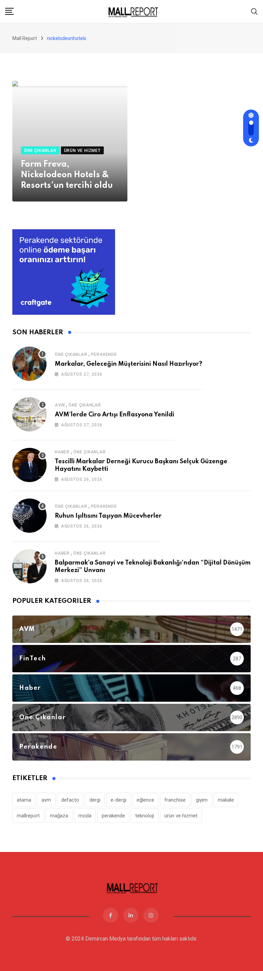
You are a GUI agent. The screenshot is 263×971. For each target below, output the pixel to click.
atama (24, 800)
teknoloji (144, 816)
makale (226, 800)
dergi (94, 800)
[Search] (254, 11)
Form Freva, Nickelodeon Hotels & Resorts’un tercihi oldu (67, 175)
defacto (70, 800)
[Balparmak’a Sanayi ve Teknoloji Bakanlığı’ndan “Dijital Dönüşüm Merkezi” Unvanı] (29, 566)
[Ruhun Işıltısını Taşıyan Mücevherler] (29, 516)
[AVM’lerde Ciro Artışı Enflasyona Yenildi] (29, 414)
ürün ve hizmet (181, 816)
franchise (175, 800)
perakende (113, 816)
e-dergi (118, 800)
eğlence (145, 800)
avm (46, 800)
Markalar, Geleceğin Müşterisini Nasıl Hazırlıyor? (128, 364)
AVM (60, 405)
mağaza (59, 816)
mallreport (28, 816)
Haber (62, 452)
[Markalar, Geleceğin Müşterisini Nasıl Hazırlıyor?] (29, 364)
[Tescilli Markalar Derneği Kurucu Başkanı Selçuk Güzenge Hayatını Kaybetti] (29, 465)
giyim (202, 800)
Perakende (104, 354)
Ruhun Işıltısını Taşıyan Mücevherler (108, 516)
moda (84, 816)
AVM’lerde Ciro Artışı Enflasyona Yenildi (114, 415)
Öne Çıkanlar (71, 354)
